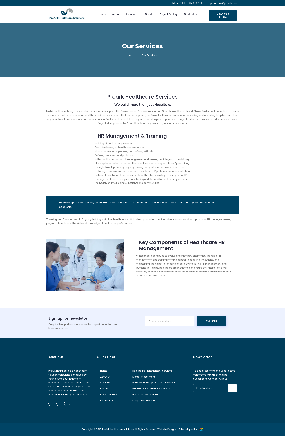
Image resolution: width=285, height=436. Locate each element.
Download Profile (223, 15)
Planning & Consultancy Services (151, 388)
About (116, 14)
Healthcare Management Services (152, 370)
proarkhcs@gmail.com (223, 3)
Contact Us (191, 14)
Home (102, 14)
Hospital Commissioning (146, 394)
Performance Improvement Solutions (153, 382)
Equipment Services (143, 400)
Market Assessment (143, 376)
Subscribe (211, 320)
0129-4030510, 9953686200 (186, 3)
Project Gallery (168, 14)
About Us (105, 376)
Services (131, 14)
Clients (149, 14)
